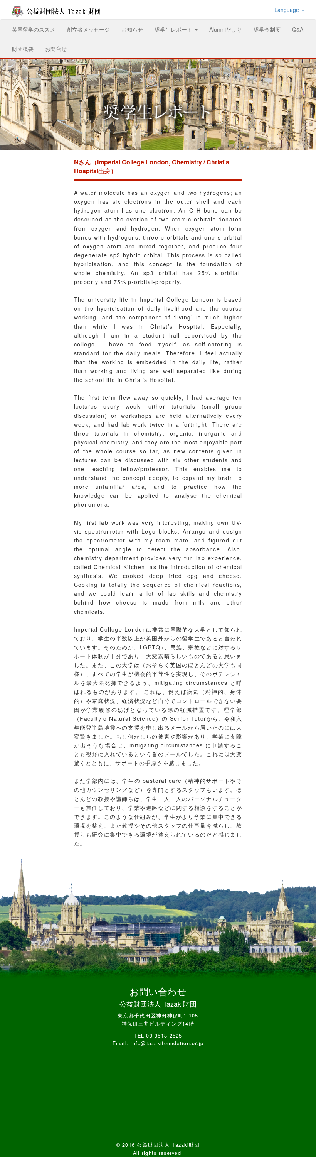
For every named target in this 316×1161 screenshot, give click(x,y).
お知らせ (132, 29)
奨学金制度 (267, 29)
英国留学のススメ (36, 29)
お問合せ (56, 48)
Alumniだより (225, 29)
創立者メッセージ (88, 29)
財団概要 (23, 48)
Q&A (297, 29)
